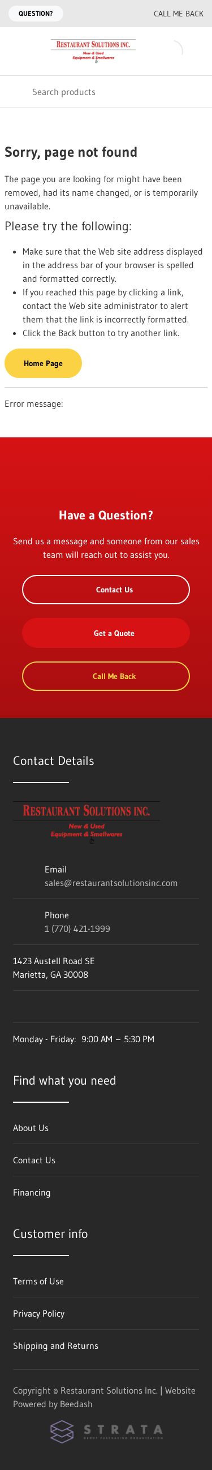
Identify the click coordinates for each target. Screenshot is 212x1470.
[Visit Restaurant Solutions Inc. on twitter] (65, 1006)
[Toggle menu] (16, 51)
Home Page (43, 363)
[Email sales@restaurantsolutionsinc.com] (97, 13)
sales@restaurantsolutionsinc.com (111, 882)
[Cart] (195, 51)
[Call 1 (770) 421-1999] (120, 13)
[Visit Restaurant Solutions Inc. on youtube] (18, 1006)
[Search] (16, 91)
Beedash (76, 1403)
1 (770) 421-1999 (77, 928)
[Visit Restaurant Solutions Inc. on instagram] (42, 1006)
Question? (36, 13)
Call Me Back (179, 13)
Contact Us (114, 589)
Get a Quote (114, 633)
